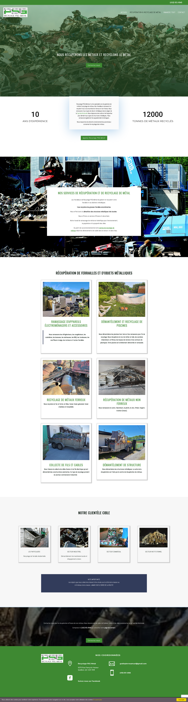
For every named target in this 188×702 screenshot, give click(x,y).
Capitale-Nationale (82, 113)
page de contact (110, 628)
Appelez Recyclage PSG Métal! (94, 138)
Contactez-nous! (94, 65)
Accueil (124, 13)
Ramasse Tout (169, 13)
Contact (181, 13)
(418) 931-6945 (176, 2)
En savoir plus (97, 699)
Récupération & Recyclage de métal (145, 13)
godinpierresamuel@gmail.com (133, 664)
